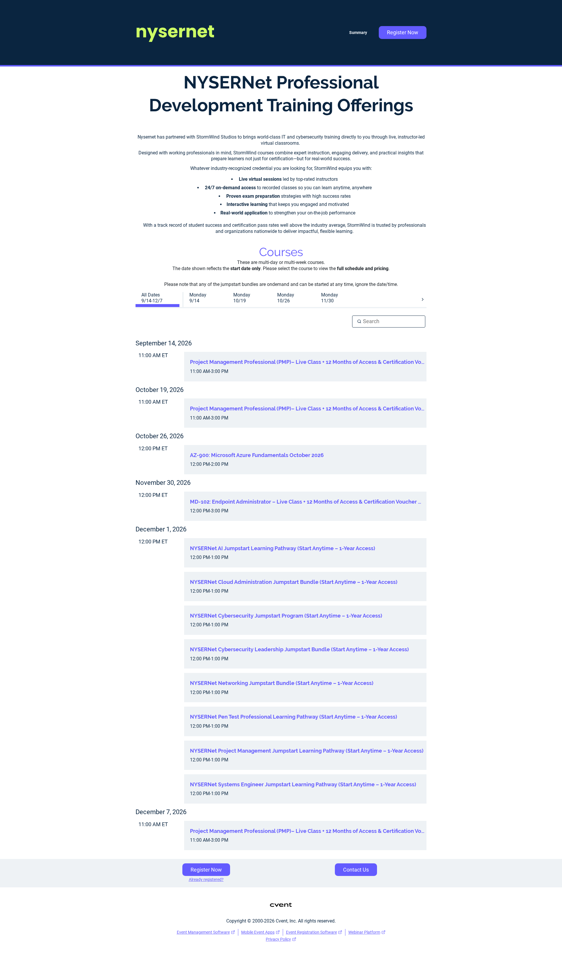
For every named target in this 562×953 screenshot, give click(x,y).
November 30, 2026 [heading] (163, 482)
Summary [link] (358, 32)
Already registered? (206, 879)
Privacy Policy (278, 939)
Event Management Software (203, 932)
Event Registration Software (311, 932)
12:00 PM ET (153, 448)
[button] (422, 299)
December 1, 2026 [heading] (161, 529)
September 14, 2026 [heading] (164, 343)
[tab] (157, 298)
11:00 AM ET (153, 355)
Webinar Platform (364, 932)
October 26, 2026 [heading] (160, 436)
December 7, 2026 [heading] (161, 812)
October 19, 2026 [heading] (160, 389)
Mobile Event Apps (258, 932)
